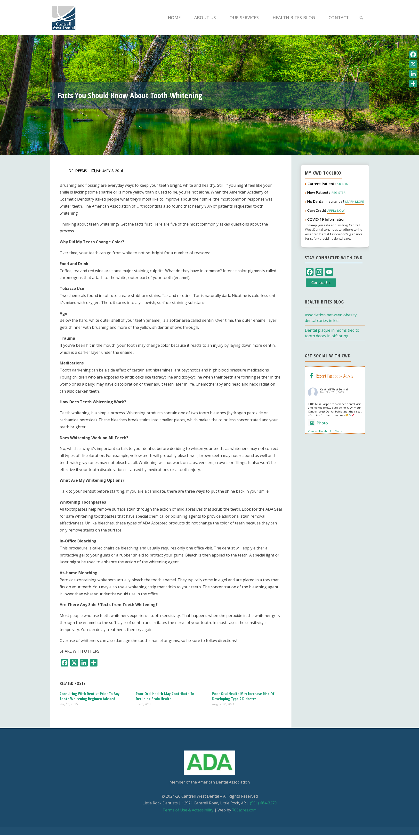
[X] (413, 64)
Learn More (354, 201)
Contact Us (320, 282)
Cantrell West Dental (334, 389)
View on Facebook (320, 431)
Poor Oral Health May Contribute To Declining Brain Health (165, 696)
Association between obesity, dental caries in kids (331, 317)
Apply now (336, 210)
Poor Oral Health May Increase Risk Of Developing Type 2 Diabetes (243, 696)
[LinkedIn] (413, 74)
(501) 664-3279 (263, 803)
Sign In (342, 184)
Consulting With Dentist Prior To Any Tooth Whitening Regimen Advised (90, 696)
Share (338, 431)
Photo (322, 423)
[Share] (413, 83)
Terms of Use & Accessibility (187, 810)
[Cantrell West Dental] (63, 17)
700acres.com (244, 810)
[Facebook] (413, 54)
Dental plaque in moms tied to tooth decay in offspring (332, 333)
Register (338, 192)
